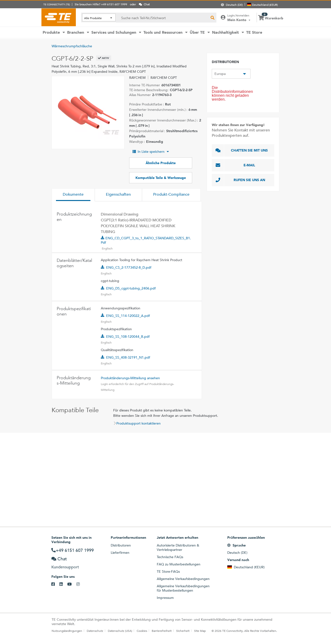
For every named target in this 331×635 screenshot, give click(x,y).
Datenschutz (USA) (120, 631)
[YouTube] (71, 584)
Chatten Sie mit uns (249, 150)
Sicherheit (182, 631)
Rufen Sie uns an (249, 180)
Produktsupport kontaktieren (138, 423)
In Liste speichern (151, 151)
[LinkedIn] (63, 584)
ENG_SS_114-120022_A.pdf (128, 315)
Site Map (200, 631)
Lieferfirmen (120, 552)
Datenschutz (95, 631)
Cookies (142, 631)
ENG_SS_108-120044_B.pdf (128, 336)
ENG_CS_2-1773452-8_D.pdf (128, 267)
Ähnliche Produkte (161, 163)
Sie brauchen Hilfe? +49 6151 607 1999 (101, 4)
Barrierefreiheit (162, 631)
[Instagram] (80, 584)
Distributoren (121, 545)
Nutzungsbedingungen (67, 631)
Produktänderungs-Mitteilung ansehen (130, 378)
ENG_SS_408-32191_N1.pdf (128, 357)
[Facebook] (55, 584)
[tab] (73, 194)
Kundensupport (65, 567)
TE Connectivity (58, 17)
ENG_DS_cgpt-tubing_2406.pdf (131, 288)
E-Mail (249, 165)
